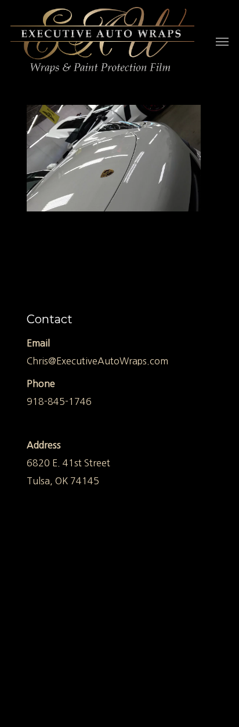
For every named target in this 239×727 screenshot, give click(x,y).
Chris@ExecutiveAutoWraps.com (97, 361)
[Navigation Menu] (222, 41)
